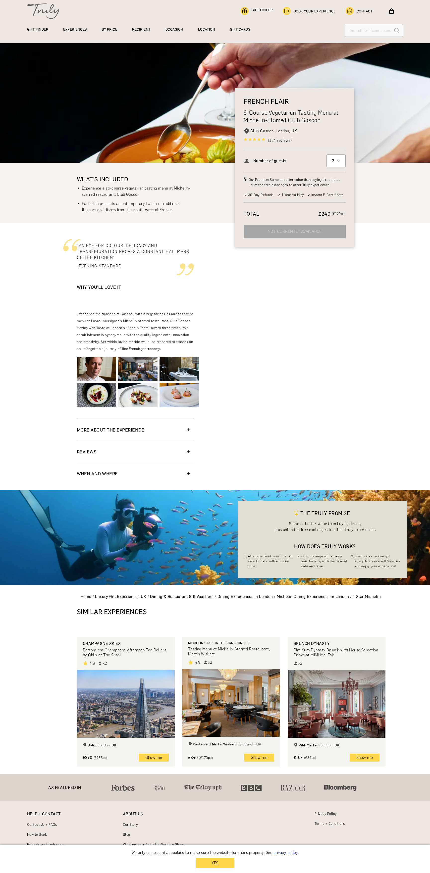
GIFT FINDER (262, 10)
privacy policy (285, 852)
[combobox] (336, 160)
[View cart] (391, 11)
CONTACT (365, 11)
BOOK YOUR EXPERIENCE (315, 11)
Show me (154, 757)
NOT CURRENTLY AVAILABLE (295, 231)
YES (215, 863)
